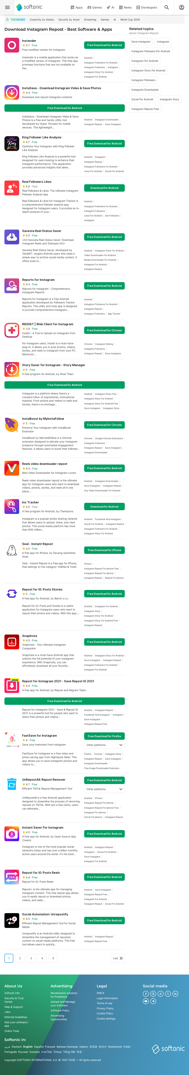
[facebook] (146, 994)
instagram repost (93, 124)
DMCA (100, 993)
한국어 (102, 1046)
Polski (126, 1046)
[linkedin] (175, 994)
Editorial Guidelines (15, 1016)
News (128, 7)
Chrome (88, 344)
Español (39, 1046)
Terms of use (104, 1003)
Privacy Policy (105, 1008)
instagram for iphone (95, 812)
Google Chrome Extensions (109, 438)
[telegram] (153, 1001)
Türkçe (57, 1051)
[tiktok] (161, 994)
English (28, 1046)
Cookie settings (106, 1018)
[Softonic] (29, 7)
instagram (113, 67)
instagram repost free (95, 724)
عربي (7, 1046)
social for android (114, 171)
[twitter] (168, 994)
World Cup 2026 (130, 19)
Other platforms (96, 744)
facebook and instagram (108, 519)
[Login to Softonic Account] (181, 7)
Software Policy (60, 1010)
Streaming (90, 19)
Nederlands (115, 1046)
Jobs (7, 1011)
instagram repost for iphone (99, 573)
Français (50, 1046)
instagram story (111, 408)
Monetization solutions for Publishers (64, 994)
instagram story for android (98, 72)
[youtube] (146, 1001)
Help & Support (13, 1006)
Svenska (34, 1051)
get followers (112, 215)
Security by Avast (69, 19)
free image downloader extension (101, 768)
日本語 (93, 1046)
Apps (79, 7)
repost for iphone (114, 577)
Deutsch (17, 1046)
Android (88, 57)
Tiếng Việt (69, 1051)
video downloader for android (100, 255)
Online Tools (11, 1030)
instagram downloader (106, 119)
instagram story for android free (101, 403)
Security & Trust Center (14, 999)
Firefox (87, 754)
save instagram (113, 124)
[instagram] (153, 994)
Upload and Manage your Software (63, 1003)
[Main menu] (7, 7)
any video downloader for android (102, 490)
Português (10, 1051)
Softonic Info (12, 993)
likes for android (93, 171)
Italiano (83, 1046)
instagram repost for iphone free (101, 568)
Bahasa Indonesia (67, 1046)
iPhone (87, 563)
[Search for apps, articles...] (166, 7)
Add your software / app (16, 1023)
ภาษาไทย (46, 1051)
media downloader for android (100, 259)
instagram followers (94, 67)
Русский (23, 1051)
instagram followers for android (100, 62)
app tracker (114, 313)
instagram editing (104, 344)
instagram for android (95, 76)
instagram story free (105, 394)
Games (97, 7)
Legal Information (107, 998)
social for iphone (93, 817)
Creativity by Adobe (42, 19)
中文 (79, 1051)
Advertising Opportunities (59, 1017)
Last (115, 958)
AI (112, 7)
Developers (149, 7)
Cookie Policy (105, 1013)
